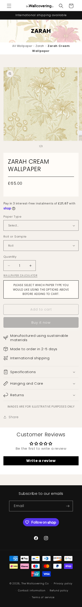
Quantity (9, 257)
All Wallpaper (22, 46)
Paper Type (12, 216)
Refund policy (59, 590)
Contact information (31, 590)
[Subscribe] (68, 506)
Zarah (40, 46)
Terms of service (43, 597)
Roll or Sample (15, 236)
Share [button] (14, 417)
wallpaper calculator (20, 275)
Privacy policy (63, 583)
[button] (9, 6)
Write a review (41, 460)
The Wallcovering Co (35, 583)
